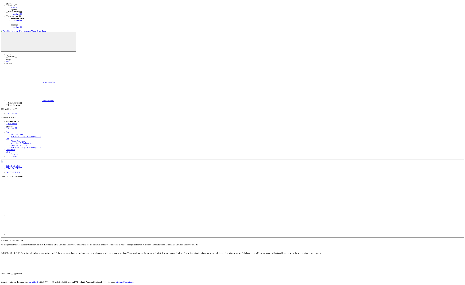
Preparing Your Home (19, 145)
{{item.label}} (16, 14)
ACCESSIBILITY (13, 172)
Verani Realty (34, 282)
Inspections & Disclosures (21, 143)
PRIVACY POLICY (14, 168)
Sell (7, 139)
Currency (14, 154)
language (14, 156)
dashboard (15, 7)
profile (8, 61)
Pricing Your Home (18, 141)
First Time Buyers (17, 134)
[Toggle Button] (38, 42)
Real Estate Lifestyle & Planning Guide (26, 137)
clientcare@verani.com (124, 282)
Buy (7, 132)
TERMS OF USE (13, 166)
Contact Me (10, 150)
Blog (8, 152)
